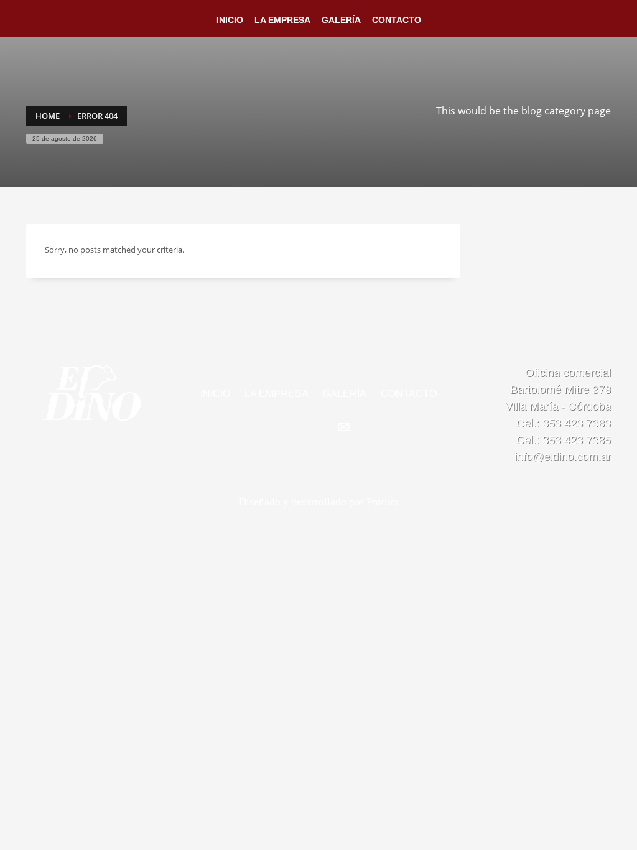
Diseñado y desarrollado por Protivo (319, 502)
